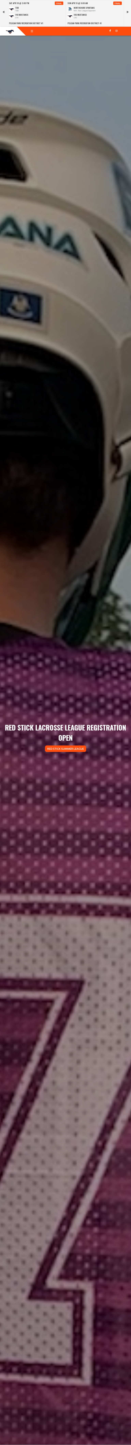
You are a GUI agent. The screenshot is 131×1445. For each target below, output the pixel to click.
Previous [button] (3, 13)
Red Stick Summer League (65, 748)
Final (59, 3)
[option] (36, 13)
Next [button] (127, 13)
